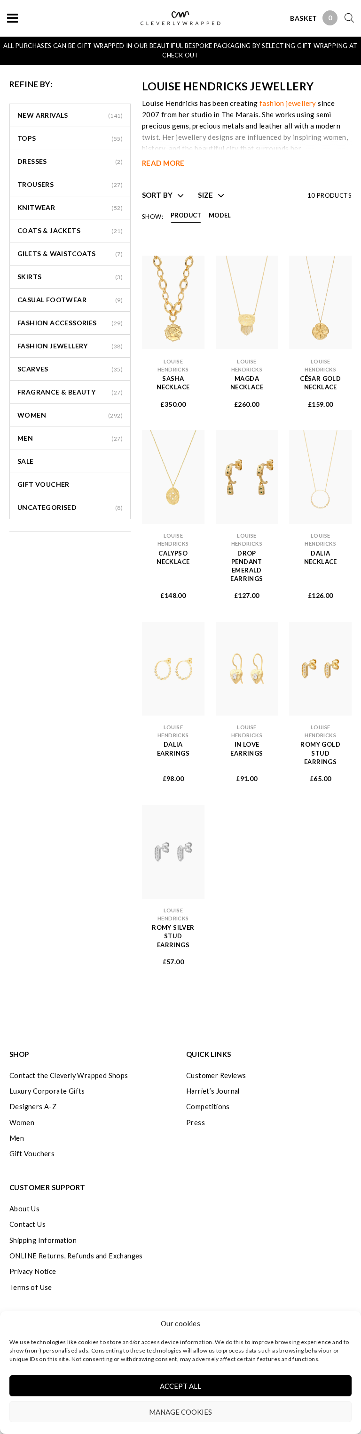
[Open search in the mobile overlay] (345, 17)
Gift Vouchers (32, 1154)
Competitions (208, 1107)
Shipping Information (43, 1240)
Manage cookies (180, 1412)
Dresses (32, 161)
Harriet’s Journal (213, 1091)
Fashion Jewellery (52, 346)
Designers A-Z (32, 1107)
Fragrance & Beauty (56, 392)
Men (25, 438)
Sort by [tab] (157, 195)
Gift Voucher (43, 484)
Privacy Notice (32, 1271)
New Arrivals (42, 115)
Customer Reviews (216, 1075)
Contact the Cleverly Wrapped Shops (68, 1075)
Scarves (32, 369)
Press (195, 1123)
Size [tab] (205, 195)
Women (31, 415)
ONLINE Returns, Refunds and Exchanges (76, 1256)
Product (186, 215)
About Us (24, 1209)
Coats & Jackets (48, 230)
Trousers (35, 184)
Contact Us (27, 1224)
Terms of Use (30, 1287)
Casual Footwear (51, 300)
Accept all (180, 1386)
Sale (25, 461)
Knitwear (36, 207)
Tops (26, 138)
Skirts (29, 277)
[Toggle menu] (12, 17)
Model (220, 215)
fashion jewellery (287, 103)
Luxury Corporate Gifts (47, 1091)
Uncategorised (47, 507)
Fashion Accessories (57, 323)
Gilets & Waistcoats (56, 254)
